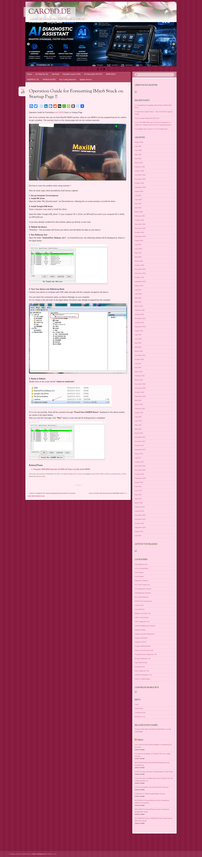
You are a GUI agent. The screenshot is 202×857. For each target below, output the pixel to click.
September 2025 (140, 187)
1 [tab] (98, 69)
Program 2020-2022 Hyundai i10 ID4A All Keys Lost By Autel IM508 (61, 469)
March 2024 (139, 261)
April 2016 (138, 498)
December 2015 (140, 515)
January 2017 (139, 462)
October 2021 (139, 359)
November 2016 (140, 470)
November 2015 (140, 519)
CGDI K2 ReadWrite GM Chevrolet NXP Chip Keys (152, 787)
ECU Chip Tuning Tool (142, 585)
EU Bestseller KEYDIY (93, 74)
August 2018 (139, 412)
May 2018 (138, 425)
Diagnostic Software (141, 580)
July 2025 (138, 195)
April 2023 (138, 302)
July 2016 (138, 486)
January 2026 (139, 171)
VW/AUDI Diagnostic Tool (143, 675)
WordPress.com (50, 854)
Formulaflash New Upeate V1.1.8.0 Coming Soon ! (151, 129)
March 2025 (139, 212)
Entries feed (139, 708)
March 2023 (139, 306)
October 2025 (139, 183)
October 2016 (139, 474)
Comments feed (140, 712)
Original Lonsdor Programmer (145, 634)
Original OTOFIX (140, 642)
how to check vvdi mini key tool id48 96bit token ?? (108, 493)
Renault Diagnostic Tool (142, 658)
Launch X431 (139, 605)
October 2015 (139, 523)
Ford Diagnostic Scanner (143, 589)
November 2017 (140, 441)
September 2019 (140, 396)
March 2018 (139, 433)
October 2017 (139, 445)
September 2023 (140, 281)
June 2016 (138, 490)
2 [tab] (101, 69)
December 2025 (140, 175)
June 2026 (138, 150)
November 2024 (140, 228)
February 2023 (140, 310)
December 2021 (140, 355)
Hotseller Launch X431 (72, 74)
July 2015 (138, 535)
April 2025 (138, 208)
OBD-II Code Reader (142, 617)
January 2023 (139, 314)
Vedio (140, 740)
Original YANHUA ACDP (143, 646)
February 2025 (140, 216)
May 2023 (138, 298)
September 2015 (140, 527)
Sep (23, 90)
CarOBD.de (49, 12)
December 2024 (140, 224)
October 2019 (139, 392)
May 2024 (138, 253)
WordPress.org (140, 716)
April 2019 (138, 400)
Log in (137, 704)
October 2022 (139, 322)
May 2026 (138, 154)
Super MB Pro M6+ (141, 662)
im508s (123, 474)
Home (29, 74)
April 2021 (138, 367)
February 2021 (140, 376)
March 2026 (139, 163)
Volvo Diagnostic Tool (142, 671)
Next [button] (173, 44)
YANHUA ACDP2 (49, 79)
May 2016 (138, 495)
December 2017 (140, 437)
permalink (42, 476)
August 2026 (139, 142)
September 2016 (140, 478)
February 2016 (140, 507)
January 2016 (139, 511)
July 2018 (138, 417)
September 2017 (140, 449)
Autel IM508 (59, 112)
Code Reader (139, 576)
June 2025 (138, 199)
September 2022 (140, 326)
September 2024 (140, 236)
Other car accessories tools (144, 650)
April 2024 (138, 257)
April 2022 (138, 347)
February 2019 (140, 408)
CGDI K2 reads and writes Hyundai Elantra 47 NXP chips (154, 771)
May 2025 (138, 203)
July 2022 (138, 335)
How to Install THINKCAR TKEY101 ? (147, 118)
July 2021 (138, 363)
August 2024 (139, 240)
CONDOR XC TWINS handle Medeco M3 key (150, 794)
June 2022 (138, 339)
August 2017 (139, 453)
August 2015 (139, 531)
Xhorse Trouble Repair (142, 679)
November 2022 (140, 318)
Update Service (86, 79)
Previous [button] (28, 44)
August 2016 (139, 482)
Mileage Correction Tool (142, 613)
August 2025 (139, 191)
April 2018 (138, 429)
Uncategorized (140, 667)
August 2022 (139, 331)
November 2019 (140, 388)
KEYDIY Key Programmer (143, 601)
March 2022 (139, 351)
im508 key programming (112, 474)
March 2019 (139, 404)
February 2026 (140, 167)
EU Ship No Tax (41, 74)
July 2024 (138, 244)
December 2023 (140, 269)
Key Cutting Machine (67, 79)
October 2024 (139, 232)
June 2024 (138, 249)
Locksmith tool (139, 609)
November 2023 (140, 273)
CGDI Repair (139, 572)
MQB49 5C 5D (33, 79)
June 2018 (138, 421)
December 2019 (140, 384)
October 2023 (139, 277)
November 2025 (140, 179)
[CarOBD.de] (106, 14)
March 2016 (139, 503)
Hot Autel (55, 74)
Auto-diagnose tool (141, 564)
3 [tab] (104, 69)
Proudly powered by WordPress (19, 854)
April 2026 (138, 158)
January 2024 (139, 265)
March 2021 (139, 371)
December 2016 (140, 466)
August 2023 (139, 285)
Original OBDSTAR (141, 638)
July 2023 (138, 290)
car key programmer (142, 568)
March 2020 (139, 380)
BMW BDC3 (111, 74)
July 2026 (138, 146)
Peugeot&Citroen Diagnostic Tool (146, 654)
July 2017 (138, 458)
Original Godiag (140, 630)
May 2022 (138, 343)
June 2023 (138, 294)
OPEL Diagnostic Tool (142, 621)
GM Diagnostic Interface (143, 593)
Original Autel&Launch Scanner (72, 474)
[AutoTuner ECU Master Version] (101, 44)
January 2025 (139, 220)
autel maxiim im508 (97, 474)
